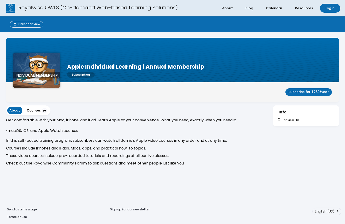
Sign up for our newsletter (130, 209)
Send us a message (22, 209)
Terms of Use (17, 217)
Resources (304, 8)
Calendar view (29, 24)
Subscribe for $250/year (308, 92)
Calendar (274, 8)
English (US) (327, 211)
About (227, 8)
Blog (249, 8)
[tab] (14, 110)
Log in (330, 8)
